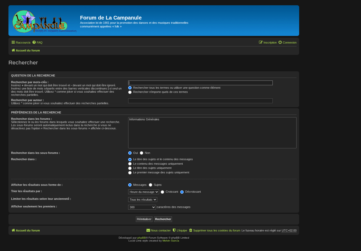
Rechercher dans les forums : (31, 118)
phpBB (141, 237)
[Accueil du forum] (45, 20)
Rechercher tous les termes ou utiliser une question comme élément (176, 87)
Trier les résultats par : (26, 191)
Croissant (171, 191)
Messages (139, 184)
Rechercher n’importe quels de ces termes (160, 91)
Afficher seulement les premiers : (34, 206)
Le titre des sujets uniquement (152, 167)
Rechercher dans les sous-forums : (35, 152)
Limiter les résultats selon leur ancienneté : (41, 198)
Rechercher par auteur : (27, 100)
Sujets (157, 184)
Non (147, 152)
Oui (135, 152)
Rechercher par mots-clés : (30, 82)
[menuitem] (37, 42)
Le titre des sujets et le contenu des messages (162, 159)
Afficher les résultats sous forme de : (37, 184)
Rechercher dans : (23, 159)
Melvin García (171, 240)
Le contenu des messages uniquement (157, 163)
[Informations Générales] (212, 119)
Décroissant (192, 191)
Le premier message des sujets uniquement (160, 172)
